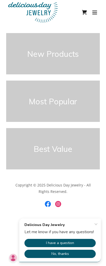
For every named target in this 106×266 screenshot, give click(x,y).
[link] (33, 12)
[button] (95, 12)
